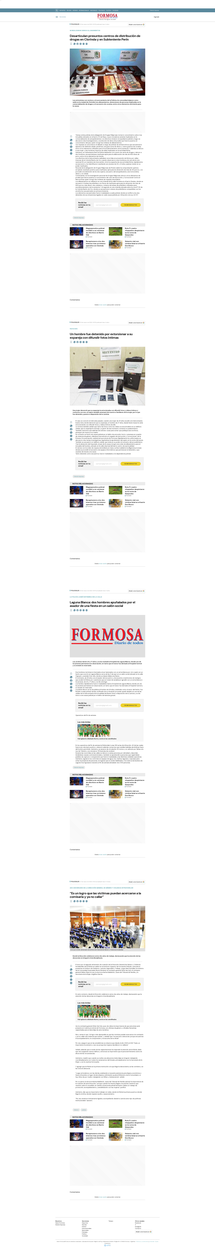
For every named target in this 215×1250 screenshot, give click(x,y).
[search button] (56, 10)
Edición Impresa (154, 10)
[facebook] (78, 44)
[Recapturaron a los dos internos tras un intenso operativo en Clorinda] (76, 244)
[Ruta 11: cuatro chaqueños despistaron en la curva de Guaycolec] (115, 231)
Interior (75, 10)
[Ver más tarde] (71, 44)
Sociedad (115, 10)
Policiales (102, 10)
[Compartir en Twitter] (81, 44)
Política (108, 10)
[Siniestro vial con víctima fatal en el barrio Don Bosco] (115, 244)
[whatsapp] (74, 44)
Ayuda (156, 1241)
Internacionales (84, 10)
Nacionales (93, 10)
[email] (84, 44)
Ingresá (156, 17)
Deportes (62, 10)
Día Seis (69, 10)
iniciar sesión (103, 305)
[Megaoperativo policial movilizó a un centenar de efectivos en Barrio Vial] (76, 231)
